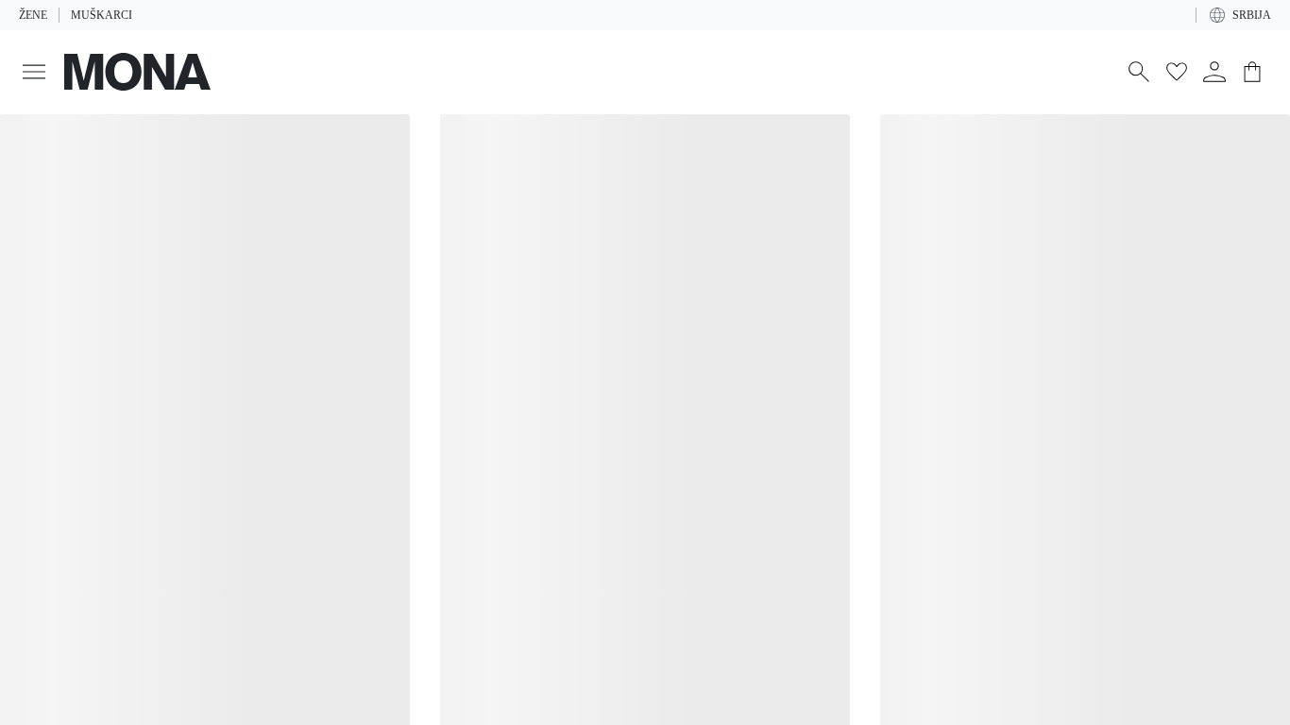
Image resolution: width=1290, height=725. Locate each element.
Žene (32, 15)
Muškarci (98, 15)
